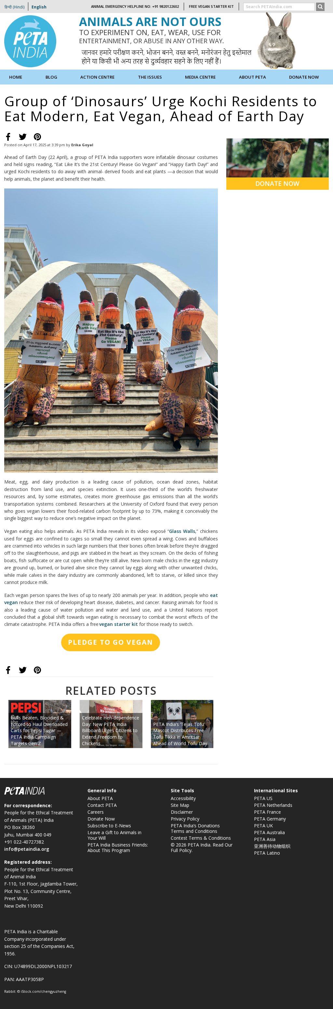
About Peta (252, 77)
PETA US (263, 798)
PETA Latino (267, 853)
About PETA (100, 798)
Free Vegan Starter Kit (211, 6)
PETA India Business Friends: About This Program (117, 847)
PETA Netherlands (273, 805)
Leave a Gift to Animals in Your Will (114, 835)
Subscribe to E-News (109, 825)
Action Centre (97, 77)
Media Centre (200, 77)
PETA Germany (270, 819)
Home (15, 77)
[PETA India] (30, 41)
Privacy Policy (185, 819)
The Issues (150, 77)
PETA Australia (269, 832)
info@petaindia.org (26, 849)
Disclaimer (182, 812)
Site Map (180, 805)
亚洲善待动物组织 (272, 846)
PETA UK (263, 825)
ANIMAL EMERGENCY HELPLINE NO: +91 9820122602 (135, 6)
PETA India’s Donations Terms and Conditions (195, 828)
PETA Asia (264, 839)
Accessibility (183, 798)
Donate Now (304, 77)
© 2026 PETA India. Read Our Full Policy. (202, 847)
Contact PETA (102, 805)
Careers (95, 812)
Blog (51, 77)
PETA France (267, 812)
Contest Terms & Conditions (201, 838)
